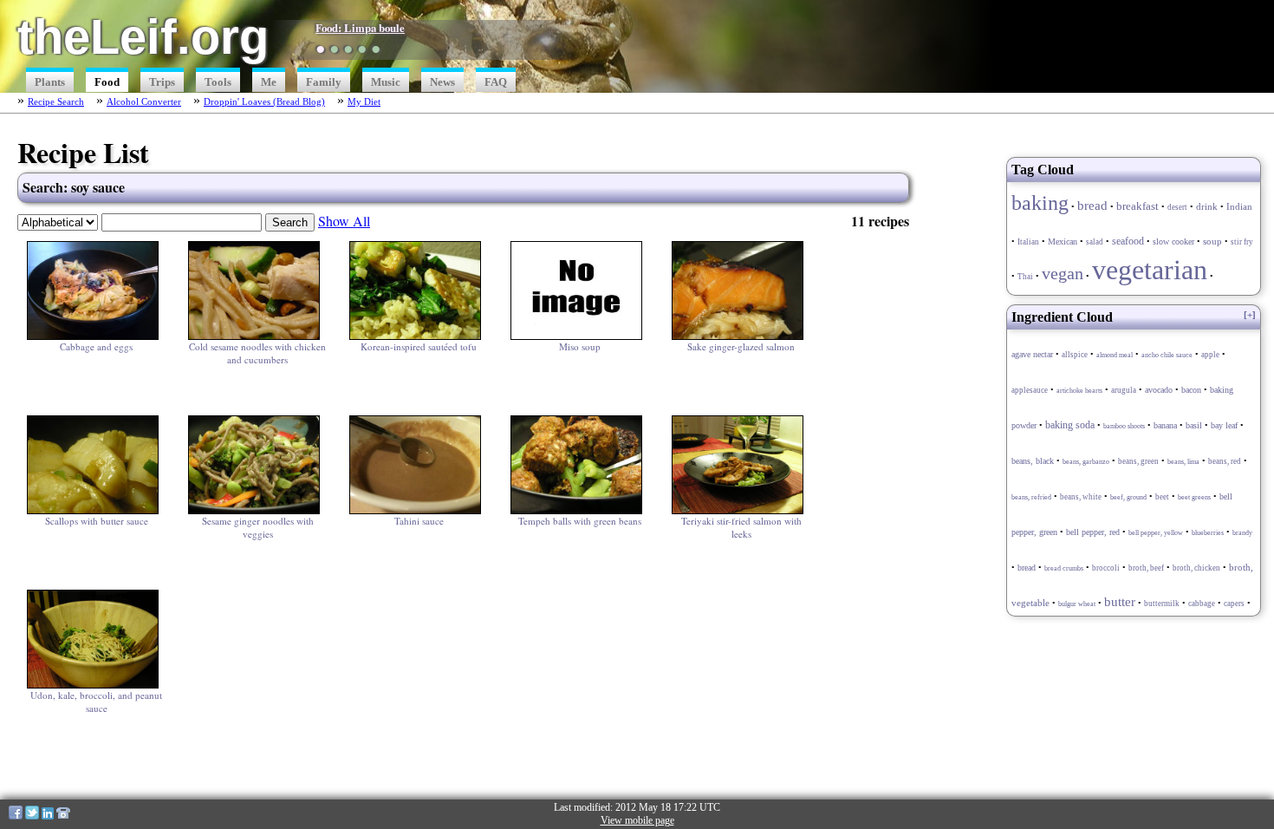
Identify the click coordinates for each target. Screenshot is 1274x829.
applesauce (1029, 390)
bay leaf (1224, 425)
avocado (1159, 390)
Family (323, 82)
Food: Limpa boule (360, 28)
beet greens (1194, 497)
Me (268, 82)
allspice (1075, 354)
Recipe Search (56, 101)
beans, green (1138, 461)
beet (1162, 497)
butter (1119, 602)
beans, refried (1031, 497)
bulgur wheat (1076, 604)
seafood (1128, 241)
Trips (162, 82)
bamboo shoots (1124, 426)
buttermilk (1162, 603)
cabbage (1201, 603)
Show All (344, 221)
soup (1212, 241)
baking (1040, 202)
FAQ (495, 82)
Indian (1239, 206)
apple (1210, 354)
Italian (1028, 242)
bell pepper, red (1093, 532)
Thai (1025, 276)
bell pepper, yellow (1155, 533)
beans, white (1081, 497)
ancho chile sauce (1167, 355)
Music (385, 82)
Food (107, 82)
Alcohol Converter (144, 101)
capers (1234, 603)
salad (1094, 242)
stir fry (1242, 242)
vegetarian (1149, 269)
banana (1165, 425)
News (442, 82)
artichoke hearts (1079, 391)
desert (1177, 207)
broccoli (1106, 568)
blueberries (1208, 533)
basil (1194, 425)
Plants (50, 82)
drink (1207, 206)
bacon (1191, 390)
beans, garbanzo (1086, 462)
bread (1092, 205)
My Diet (364, 101)
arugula (1123, 390)
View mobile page (637, 820)
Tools (218, 82)
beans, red (1224, 461)
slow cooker (1173, 241)
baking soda (1070, 425)
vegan (1062, 273)
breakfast (1137, 206)
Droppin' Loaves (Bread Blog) (264, 101)
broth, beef (1146, 568)
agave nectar (1032, 354)
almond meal (1114, 355)
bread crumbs (1063, 568)
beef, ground (1128, 497)
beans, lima (1183, 462)
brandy (1242, 533)
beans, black (1032, 461)
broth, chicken (1196, 568)
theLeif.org (143, 37)
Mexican (1062, 241)
